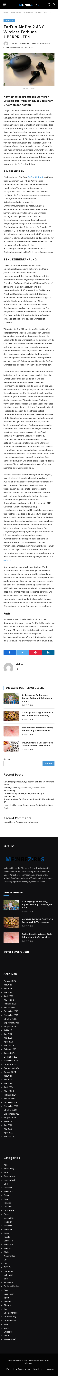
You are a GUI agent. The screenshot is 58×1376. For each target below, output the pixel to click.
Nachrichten (9, 1256)
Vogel (6, 1328)
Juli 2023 (8, 1121)
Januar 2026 (9, 1007)
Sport (6, 1298)
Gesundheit (9, 1218)
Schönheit (8, 1275)
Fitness (7, 1203)
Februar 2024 (10, 1095)
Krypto (7, 1237)
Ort (5, 1263)
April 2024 (9, 1087)
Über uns (50, 1369)
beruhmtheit (9, 1180)
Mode (6, 1252)
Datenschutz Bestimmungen (18, 1369)
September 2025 (11, 1023)
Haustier (8, 1222)
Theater (7, 1305)
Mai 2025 (8, 1038)
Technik (7, 1301)
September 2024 (11, 1068)
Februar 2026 (10, 1004)
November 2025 (11, 1015)
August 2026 (10, 981)
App (6, 1165)
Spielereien (9, 1294)
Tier (6, 1309)
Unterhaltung (10, 1316)
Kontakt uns (39, 1369)
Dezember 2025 (11, 1011)
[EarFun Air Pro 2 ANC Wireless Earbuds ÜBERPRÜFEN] (29, 69)
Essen (6, 1195)
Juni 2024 (8, 1080)
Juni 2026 (8, 988)
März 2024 (9, 1091)
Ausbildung (9, 1169)
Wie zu (7, 1336)
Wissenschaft (10, 1339)
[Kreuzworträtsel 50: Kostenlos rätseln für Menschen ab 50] (11, 746)
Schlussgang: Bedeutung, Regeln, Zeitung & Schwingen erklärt (37, 698)
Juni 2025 (8, 1034)
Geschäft (8, 1207)
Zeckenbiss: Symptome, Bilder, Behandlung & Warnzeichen (37, 729)
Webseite (8, 1332)
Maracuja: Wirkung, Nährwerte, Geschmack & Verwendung (37, 714)
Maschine (8, 1244)
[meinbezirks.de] (29, 4)
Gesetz (7, 1214)
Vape (6, 1324)
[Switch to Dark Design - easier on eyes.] (49, 4)
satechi (7, 560)
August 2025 (10, 1026)
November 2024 (11, 1061)
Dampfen (8, 1188)
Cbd (6, 1184)
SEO (6, 1279)
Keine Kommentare (13, 47)
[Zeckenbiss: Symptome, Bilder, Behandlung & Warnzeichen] (11, 731)
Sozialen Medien (11, 1286)
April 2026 (8, 996)
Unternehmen (10, 1320)
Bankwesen (9, 1176)
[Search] (53, 4)
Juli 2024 (8, 1076)
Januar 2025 (9, 1053)
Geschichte (9, 1210)
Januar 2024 (9, 1099)
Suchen (7, 759)
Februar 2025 (10, 1049)
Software (8, 1282)
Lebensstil (9, 20)
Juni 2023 (8, 1125)
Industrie (8, 1229)
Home (6, 13)
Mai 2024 (8, 1083)
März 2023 (9, 1137)
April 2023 (8, 1133)
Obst (6, 1260)
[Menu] (4, 4)
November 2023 (11, 1106)
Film (6, 1199)
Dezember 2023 (11, 1102)
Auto (6, 1172)
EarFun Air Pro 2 (35, 177)
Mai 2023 (8, 1129)
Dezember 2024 (11, 1057)
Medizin (7, 1248)
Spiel (6, 1290)
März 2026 (9, 1000)
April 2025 (8, 1042)
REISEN (7, 1267)
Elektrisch (8, 1191)
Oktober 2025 (10, 1019)
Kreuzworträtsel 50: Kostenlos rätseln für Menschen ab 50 (37, 744)
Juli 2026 (8, 985)
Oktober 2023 (10, 1110)
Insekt (7, 1233)
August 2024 (10, 1072)
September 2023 (11, 1114)
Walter (14, 43)
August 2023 (10, 1118)
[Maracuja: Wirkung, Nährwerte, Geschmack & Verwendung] (11, 716)
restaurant (9, 1271)
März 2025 (9, 1045)
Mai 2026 (8, 992)
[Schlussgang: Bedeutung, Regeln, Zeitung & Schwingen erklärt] (11, 698)
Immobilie (8, 1226)
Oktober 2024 (10, 1064)
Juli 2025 (8, 1030)
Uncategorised (10, 1313)
